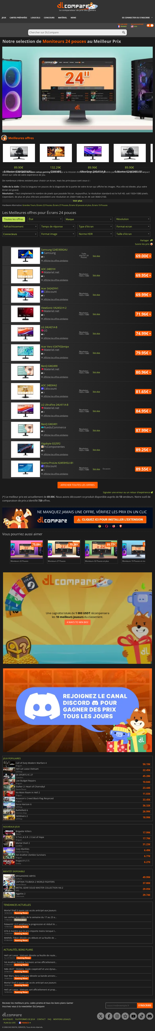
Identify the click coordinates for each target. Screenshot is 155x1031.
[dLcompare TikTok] (141, 1016)
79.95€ (142, 352)
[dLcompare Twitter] (100, 1016)
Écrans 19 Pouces (99, 205)
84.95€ (142, 411)
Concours (49, 17)
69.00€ (142, 255)
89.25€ (142, 449)
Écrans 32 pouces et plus (80, 205)
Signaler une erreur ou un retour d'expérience (127, 492)
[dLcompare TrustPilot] (124, 1016)
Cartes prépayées (18, 17)
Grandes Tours (29, 205)
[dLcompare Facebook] (108, 1016)
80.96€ (142, 372)
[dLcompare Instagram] (116, 1016)
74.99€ (142, 333)
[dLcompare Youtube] (132, 1016)
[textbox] (32, 219)
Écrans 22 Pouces (44, 205)
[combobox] (45, 219)
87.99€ (142, 430)
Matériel (62, 17)
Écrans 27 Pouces (60, 205)
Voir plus (77, 200)
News (73, 17)
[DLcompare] (12, 1014)
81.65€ (142, 391)
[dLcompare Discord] (149, 1016)
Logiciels (35, 17)
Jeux (4, 17)
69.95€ (142, 275)
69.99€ (142, 294)
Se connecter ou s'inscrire (136, 17)
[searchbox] (89, 219)
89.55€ (142, 469)
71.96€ (142, 314)
